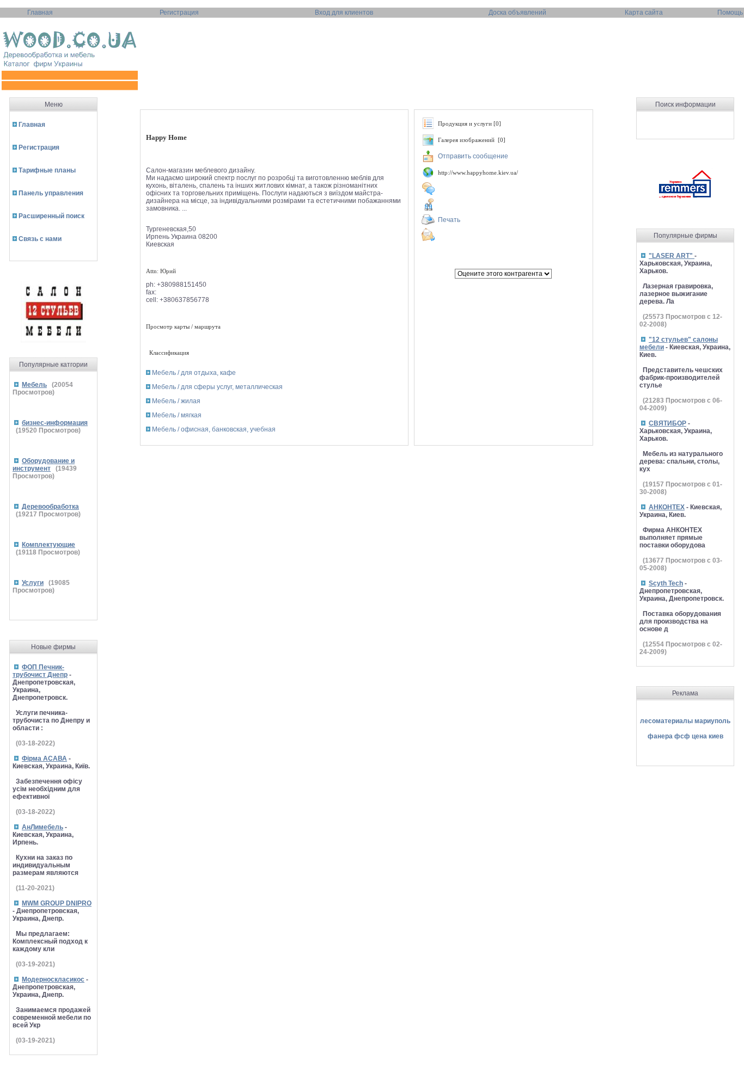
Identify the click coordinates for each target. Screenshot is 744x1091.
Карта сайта (644, 12)
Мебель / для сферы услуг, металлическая (217, 387)
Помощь (730, 12)
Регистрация (179, 12)
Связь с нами (40, 239)
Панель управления (51, 193)
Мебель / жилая (176, 401)
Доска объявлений (517, 12)
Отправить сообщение (473, 156)
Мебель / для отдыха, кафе (194, 373)
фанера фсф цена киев (685, 736)
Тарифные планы (47, 170)
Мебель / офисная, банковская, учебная (214, 429)
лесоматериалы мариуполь (685, 721)
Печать (449, 220)
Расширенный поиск (51, 216)
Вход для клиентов (344, 12)
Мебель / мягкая (177, 415)
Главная (40, 12)
